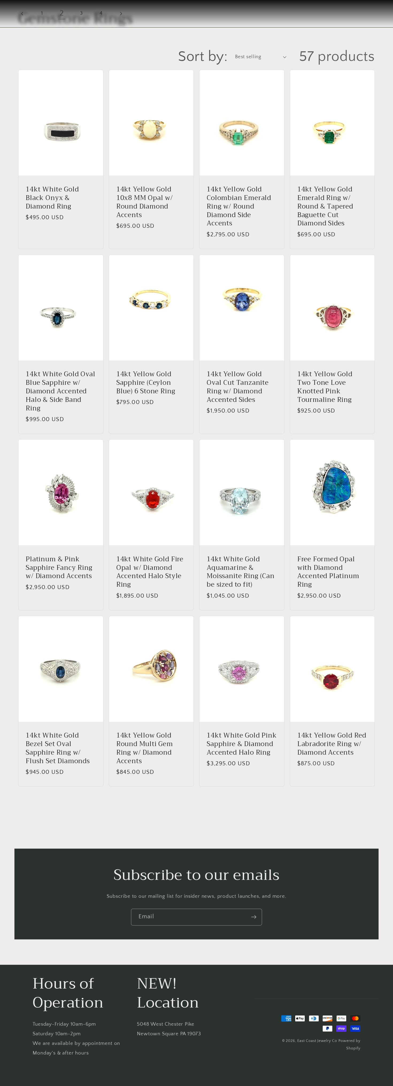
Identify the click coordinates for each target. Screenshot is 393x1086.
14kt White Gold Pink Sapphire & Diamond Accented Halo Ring (241, 744)
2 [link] (62, 13)
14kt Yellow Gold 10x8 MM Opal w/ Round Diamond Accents (144, 202)
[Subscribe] (254, 917)
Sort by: (203, 57)
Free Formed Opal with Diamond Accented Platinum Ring (328, 572)
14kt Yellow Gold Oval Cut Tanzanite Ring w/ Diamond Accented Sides (238, 387)
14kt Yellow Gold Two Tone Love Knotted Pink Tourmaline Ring (324, 387)
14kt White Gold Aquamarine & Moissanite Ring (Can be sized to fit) (240, 572)
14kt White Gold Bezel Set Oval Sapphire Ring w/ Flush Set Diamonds (58, 748)
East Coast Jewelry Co (317, 1041)
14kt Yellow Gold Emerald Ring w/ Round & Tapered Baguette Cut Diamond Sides (325, 206)
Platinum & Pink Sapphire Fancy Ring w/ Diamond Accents (59, 568)
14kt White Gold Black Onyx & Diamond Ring (52, 198)
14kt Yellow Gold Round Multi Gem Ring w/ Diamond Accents (144, 748)
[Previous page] (22, 14)
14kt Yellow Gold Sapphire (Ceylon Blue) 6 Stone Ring (145, 382)
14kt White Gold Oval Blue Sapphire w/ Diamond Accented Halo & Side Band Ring (60, 391)
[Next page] (121, 14)
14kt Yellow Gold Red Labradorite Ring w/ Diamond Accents (331, 744)
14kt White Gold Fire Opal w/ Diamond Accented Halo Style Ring (149, 572)
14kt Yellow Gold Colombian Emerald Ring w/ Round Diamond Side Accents (239, 206)
